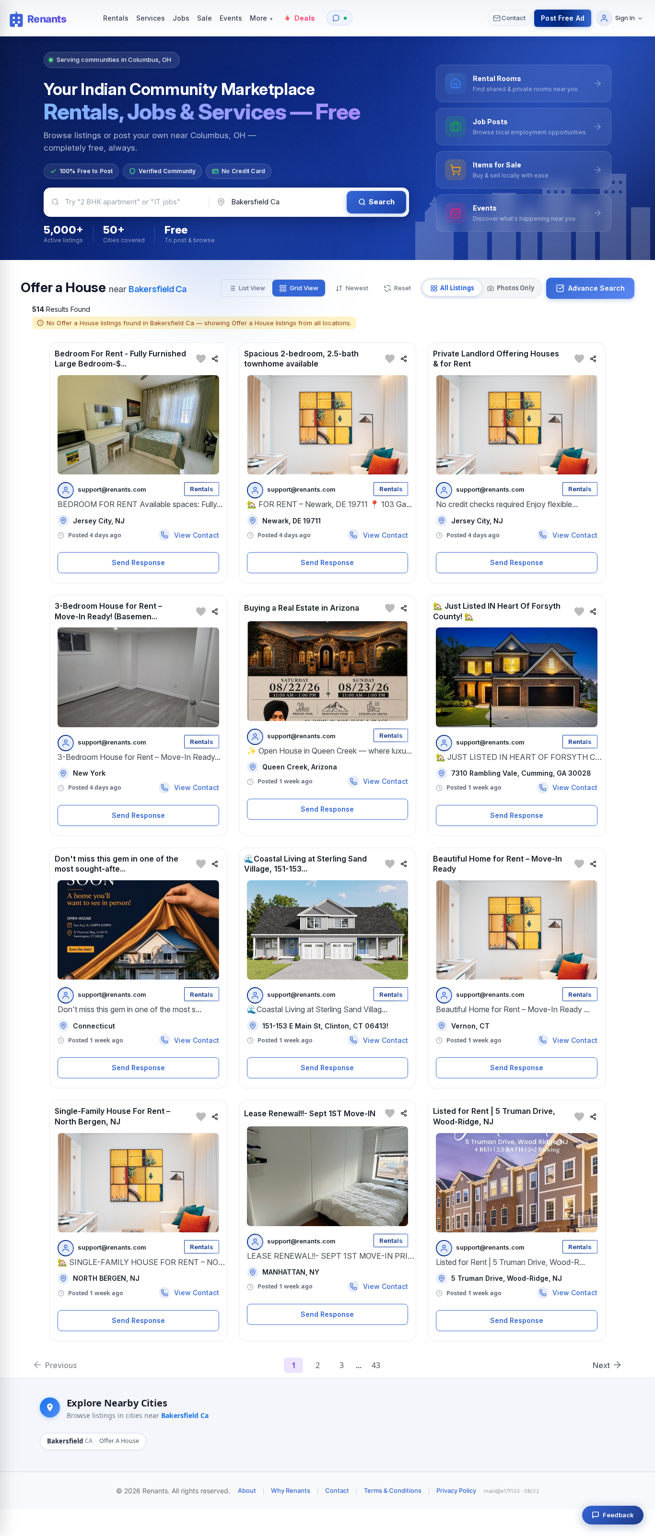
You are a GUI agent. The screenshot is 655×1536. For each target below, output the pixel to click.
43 (376, 1365)
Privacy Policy (456, 1490)
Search (382, 201)
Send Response (138, 562)
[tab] (452, 288)
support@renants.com (112, 489)
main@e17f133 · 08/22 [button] (511, 1491)
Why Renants (290, 1490)
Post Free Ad (563, 18)
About (247, 1490)
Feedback (618, 1515)
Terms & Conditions (392, 1490)
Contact (337, 1490)
